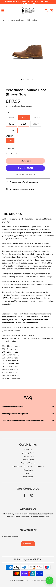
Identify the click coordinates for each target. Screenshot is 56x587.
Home (4, 20)
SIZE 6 (11, 124)
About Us (28, 449)
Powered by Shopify (39, 580)
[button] (21, 79)
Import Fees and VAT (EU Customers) (28, 466)
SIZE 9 (36, 124)
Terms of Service (28, 463)
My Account (28, 477)
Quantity (10, 148)
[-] (6, 153)
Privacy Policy (28, 460)
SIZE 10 (12, 130)
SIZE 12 (24, 117)
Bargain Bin (28, 470)
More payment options (25, 174)
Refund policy (28, 456)
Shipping (9, 106)
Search (28, 473)
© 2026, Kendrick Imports (19, 580)
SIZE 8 (23, 124)
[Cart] (51, 10)
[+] (16, 153)
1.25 (10, 140)
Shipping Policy (28, 453)
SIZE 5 (36, 117)
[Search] (46, 10)
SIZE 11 (11, 117)
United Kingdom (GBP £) (26, 559)
